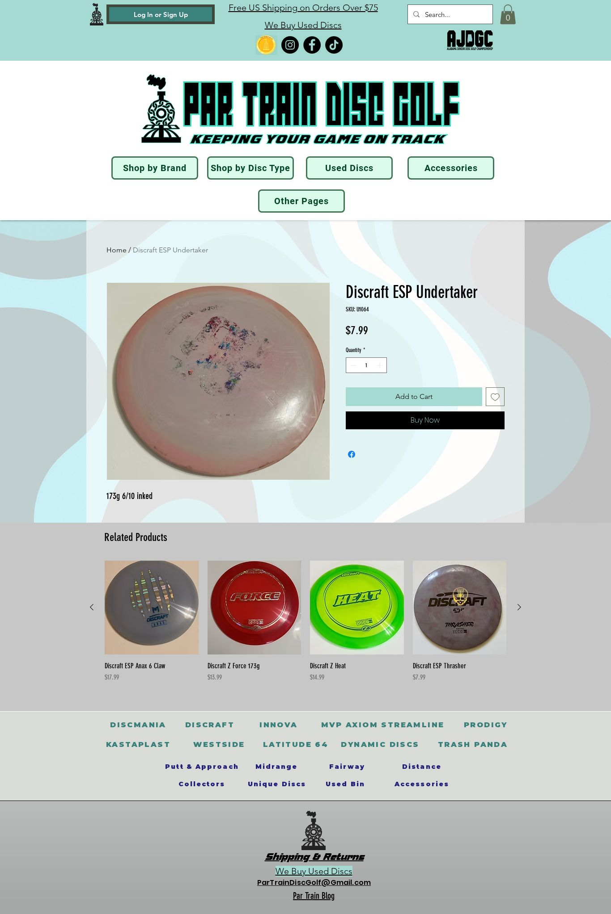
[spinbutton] (366, 365)
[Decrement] (352, 365)
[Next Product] (519, 607)
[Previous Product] (91, 607)
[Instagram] (290, 45)
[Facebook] (312, 45)
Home (116, 250)
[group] (305, 626)
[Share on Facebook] (351, 454)
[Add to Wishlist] (495, 396)
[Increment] (380, 365)
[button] (508, 14)
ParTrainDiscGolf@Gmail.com (314, 882)
